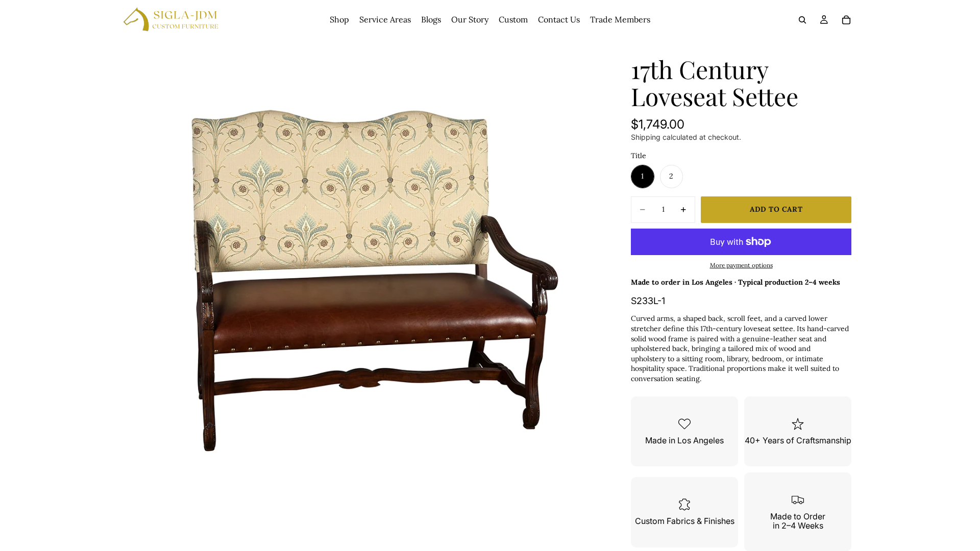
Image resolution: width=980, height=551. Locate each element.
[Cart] (846, 20)
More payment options (741, 265)
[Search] (802, 20)
